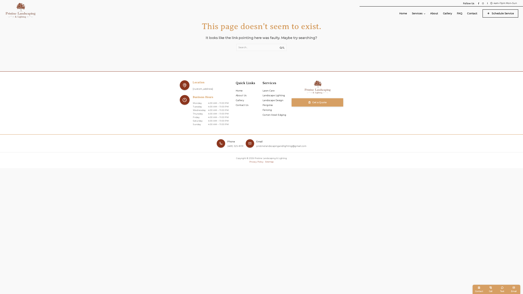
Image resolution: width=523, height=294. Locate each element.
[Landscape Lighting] (274, 95)
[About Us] (241, 95)
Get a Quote (319, 102)
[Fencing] (267, 110)
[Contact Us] (242, 105)
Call (490, 291)
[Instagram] (483, 3)
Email (514, 291)
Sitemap (269, 162)
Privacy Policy (256, 162)
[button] (423, 14)
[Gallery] (240, 100)
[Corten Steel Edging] (274, 115)
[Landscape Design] (273, 100)
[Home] (239, 91)
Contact (479, 291)
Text (502, 291)
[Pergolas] (268, 105)
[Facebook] (478, 3)
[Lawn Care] (269, 91)
